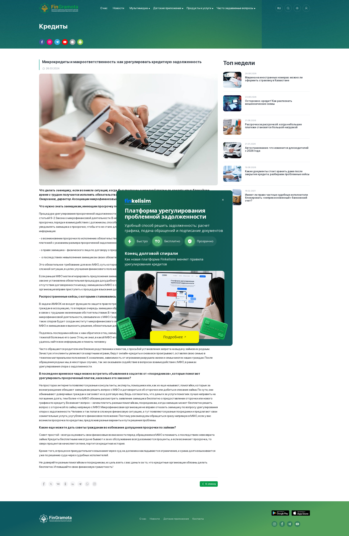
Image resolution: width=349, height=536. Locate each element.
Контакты (198, 518)
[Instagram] (94, 484)
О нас (103, 8)
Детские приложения (176, 518)
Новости (118, 8)
